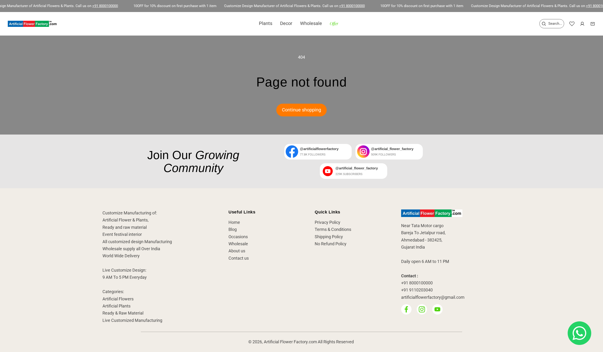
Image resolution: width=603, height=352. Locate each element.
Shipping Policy (329, 236)
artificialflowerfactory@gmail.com (432, 297)
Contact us (238, 258)
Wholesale (238, 243)
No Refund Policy (330, 243)
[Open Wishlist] (571, 23)
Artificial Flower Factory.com (290, 342)
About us (236, 251)
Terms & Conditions (333, 229)
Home (234, 222)
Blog (232, 229)
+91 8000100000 (93, 6)
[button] (551, 23)
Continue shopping (301, 110)
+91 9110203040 (417, 290)
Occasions (238, 236)
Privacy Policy (327, 222)
